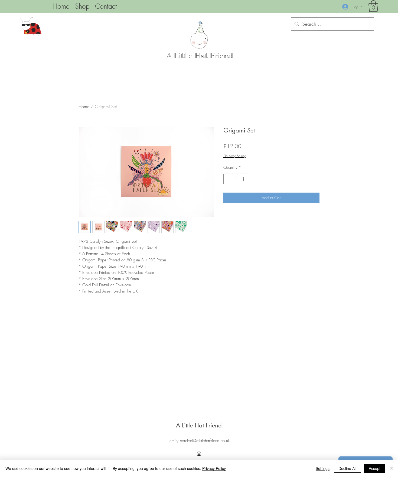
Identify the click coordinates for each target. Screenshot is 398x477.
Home (84, 106)
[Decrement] (227, 179)
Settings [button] (323, 468)
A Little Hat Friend (200, 55)
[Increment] (244, 179)
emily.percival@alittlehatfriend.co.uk (199, 440)
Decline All (347, 468)
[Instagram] (199, 453)
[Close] (391, 468)
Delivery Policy (234, 155)
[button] (373, 6)
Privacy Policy (214, 468)
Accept (374, 468)
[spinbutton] (235, 179)
